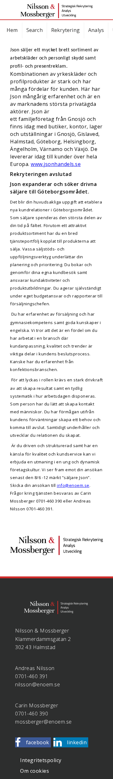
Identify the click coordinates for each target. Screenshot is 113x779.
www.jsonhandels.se (56, 164)
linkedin (77, 742)
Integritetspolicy (41, 760)
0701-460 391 (31, 676)
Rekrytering (65, 30)
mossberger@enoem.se (43, 721)
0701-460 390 (31, 713)
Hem (12, 30)
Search (34, 30)
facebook (37, 742)
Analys (96, 30)
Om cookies (34, 770)
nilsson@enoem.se (37, 684)
